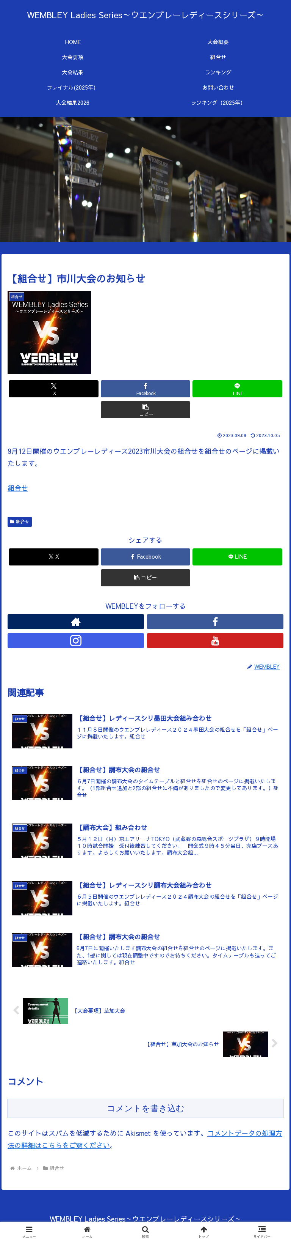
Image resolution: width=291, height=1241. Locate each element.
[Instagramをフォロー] (76, 640)
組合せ (18, 488)
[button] (146, 409)
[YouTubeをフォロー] (215, 640)
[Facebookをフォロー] (215, 621)
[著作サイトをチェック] (76, 621)
